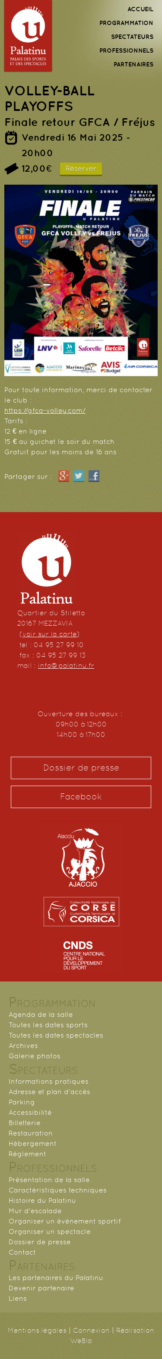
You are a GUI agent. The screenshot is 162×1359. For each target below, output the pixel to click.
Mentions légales (37, 1330)
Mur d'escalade (35, 1211)
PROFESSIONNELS (126, 50)
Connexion (91, 1330)
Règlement (27, 1154)
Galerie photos (34, 1056)
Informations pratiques (49, 1081)
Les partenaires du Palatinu (56, 1278)
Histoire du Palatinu (42, 1200)
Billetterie (25, 1123)
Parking (22, 1102)
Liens (18, 1298)
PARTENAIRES (133, 64)
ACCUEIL (140, 9)
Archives (23, 1045)
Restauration (31, 1133)
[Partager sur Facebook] (94, 476)
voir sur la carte (49, 634)
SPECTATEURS (132, 36)
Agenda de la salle (41, 1014)
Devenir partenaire (41, 1288)
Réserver (81, 168)
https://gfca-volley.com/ (45, 410)
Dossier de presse (81, 768)
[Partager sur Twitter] (78, 476)
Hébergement (33, 1143)
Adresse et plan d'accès (49, 1092)
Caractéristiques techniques (58, 1190)
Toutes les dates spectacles (56, 1035)
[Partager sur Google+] (63, 476)
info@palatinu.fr (66, 665)
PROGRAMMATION (126, 22)
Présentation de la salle (49, 1180)
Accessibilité (30, 1112)
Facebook (81, 797)
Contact (22, 1252)
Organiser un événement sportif (65, 1221)
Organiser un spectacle (50, 1231)
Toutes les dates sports (48, 1025)
